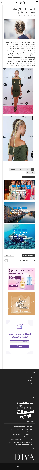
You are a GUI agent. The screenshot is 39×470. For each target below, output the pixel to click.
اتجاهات (33, 7)
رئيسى (14, 186)
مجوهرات (30, 387)
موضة (29, 188)
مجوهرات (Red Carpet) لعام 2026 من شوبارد (21, 439)
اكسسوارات (29, 390)
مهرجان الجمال (30, 172)
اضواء (23, 186)
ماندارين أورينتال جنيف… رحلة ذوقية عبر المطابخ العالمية (19, 212)
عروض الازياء (29, 380)
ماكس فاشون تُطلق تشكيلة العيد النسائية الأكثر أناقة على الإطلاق (20, 435)
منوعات (15, 208)
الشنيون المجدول (13, 169)
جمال (19, 186)
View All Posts (9, 255)
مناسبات (30, 393)
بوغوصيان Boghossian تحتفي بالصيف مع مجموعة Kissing (21, 430)
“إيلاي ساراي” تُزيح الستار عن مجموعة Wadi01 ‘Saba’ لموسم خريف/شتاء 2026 (20, 443)
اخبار (20, 208)
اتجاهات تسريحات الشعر (24, 169)
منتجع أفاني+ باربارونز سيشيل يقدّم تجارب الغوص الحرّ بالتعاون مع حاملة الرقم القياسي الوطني (19, 236)
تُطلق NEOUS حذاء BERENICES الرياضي (22, 426)
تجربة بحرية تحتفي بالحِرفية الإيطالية (19, 191)
